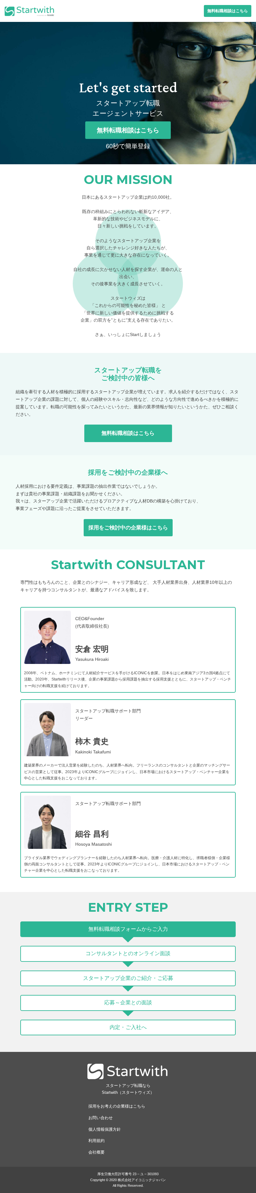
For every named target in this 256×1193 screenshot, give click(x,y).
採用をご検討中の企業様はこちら (128, 528)
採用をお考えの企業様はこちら (116, 1106)
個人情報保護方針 (104, 1129)
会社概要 (96, 1152)
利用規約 (96, 1140)
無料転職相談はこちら (227, 10)
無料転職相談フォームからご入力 (128, 929)
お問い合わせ (100, 1117)
